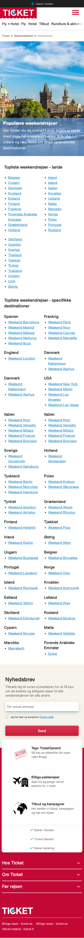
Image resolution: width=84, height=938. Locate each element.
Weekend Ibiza (19, 343)
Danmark (15, 188)
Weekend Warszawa (63, 486)
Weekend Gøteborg (23, 466)
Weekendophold (23, 35)
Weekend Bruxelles (62, 557)
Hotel (32, 23)
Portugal (54, 224)
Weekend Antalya (21, 512)
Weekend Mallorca (22, 337)
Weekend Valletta (61, 633)
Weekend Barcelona (23, 322)
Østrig (13, 286)
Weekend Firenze (21, 435)
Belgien (14, 177)
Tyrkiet (13, 265)
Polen (52, 219)
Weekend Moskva (61, 618)
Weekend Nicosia (21, 633)
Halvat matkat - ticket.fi (18, 929)
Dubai (52, 653)
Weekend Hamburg (23, 492)
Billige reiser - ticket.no (52, 923)
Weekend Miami (60, 389)
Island (52, 182)
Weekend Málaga (21, 332)
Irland (52, 177)
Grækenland (18, 224)
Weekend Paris (59, 322)
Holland (14, 230)
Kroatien (54, 193)
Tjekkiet (14, 260)
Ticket (5, 35)
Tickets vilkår (47, 717)
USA (11, 281)
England (14, 193)
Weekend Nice (59, 327)
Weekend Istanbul (22, 507)
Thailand (15, 255)
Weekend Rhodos (61, 512)
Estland (14, 198)
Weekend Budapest (23, 557)
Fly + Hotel (10, 23)
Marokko (55, 208)
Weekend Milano (21, 430)
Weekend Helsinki (21, 527)
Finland (14, 203)
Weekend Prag (59, 527)
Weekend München (23, 486)
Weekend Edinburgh (24, 618)
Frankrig (14, 208)
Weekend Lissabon (22, 573)
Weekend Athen (60, 507)
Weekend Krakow (61, 481)
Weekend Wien (59, 542)
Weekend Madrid (21, 327)
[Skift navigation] (75, 12)
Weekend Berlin (20, 481)
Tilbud (44, 23)
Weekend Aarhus (61, 368)
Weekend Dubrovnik (63, 588)
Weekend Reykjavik (23, 588)
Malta (52, 203)
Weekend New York (63, 384)
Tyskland (15, 270)
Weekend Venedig (22, 425)
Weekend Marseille (62, 337)
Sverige (14, 249)
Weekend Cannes (61, 332)
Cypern (14, 182)
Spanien (14, 244)
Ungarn (14, 275)
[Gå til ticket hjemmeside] (18, 12)
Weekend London (21, 358)
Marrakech (16, 648)
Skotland (15, 239)
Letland (54, 198)
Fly (23, 23)
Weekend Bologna (22, 440)
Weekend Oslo (59, 573)
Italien (52, 188)
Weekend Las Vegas (63, 404)
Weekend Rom (19, 420)
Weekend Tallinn (20, 603)
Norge (53, 214)
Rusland (54, 230)
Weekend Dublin (20, 542)
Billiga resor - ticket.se (17, 923)
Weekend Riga (59, 603)
